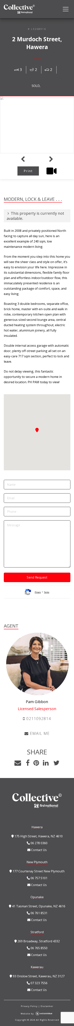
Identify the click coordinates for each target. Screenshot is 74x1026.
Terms (46, 592)
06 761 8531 (38, 913)
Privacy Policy (29, 1006)
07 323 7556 (38, 983)
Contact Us (38, 850)
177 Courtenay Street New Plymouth (38, 871)
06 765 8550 (38, 948)
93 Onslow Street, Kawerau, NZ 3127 (38, 976)
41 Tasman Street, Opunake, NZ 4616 (38, 906)
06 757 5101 (38, 878)
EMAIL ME (39, 733)
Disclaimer (47, 1006)
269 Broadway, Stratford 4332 (38, 941)
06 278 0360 (38, 843)
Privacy (38, 592)
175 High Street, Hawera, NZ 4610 (38, 836)
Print (28, 171)
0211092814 (38, 718)
